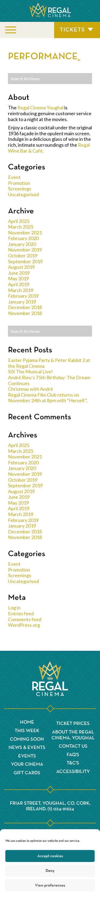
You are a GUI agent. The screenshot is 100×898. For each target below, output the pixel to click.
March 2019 (20, 290)
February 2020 (23, 238)
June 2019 (19, 273)
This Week (27, 730)
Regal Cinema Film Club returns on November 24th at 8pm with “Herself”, (47, 398)
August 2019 (21, 267)
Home (27, 722)
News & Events (27, 747)
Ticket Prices (73, 723)
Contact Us (73, 746)
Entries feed (21, 613)
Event (14, 177)
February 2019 (23, 296)
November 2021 (25, 233)
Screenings (19, 188)
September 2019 (25, 261)
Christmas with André (30, 389)
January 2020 (22, 244)
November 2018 (25, 313)
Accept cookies (50, 856)
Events (27, 756)
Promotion (19, 183)
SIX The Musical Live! (30, 371)
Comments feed (24, 619)
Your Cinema (27, 764)
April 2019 (18, 284)
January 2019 (22, 302)
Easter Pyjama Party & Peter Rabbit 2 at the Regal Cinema (49, 363)
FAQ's (73, 754)
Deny (50, 871)
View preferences (50, 885)
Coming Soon (27, 739)
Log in (14, 607)
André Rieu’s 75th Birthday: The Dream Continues (49, 380)
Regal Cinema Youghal (40, 107)
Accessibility (73, 771)
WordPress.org (24, 625)
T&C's (73, 763)
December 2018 (25, 307)
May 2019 (18, 278)
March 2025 (20, 227)
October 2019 (22, 255)
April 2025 (18, 221)
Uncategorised (23, 194)
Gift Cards (27, 773)
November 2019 (25, 250)
